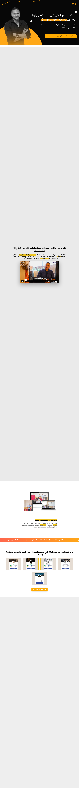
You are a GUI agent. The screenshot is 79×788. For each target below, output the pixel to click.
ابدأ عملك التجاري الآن (11, 540)
